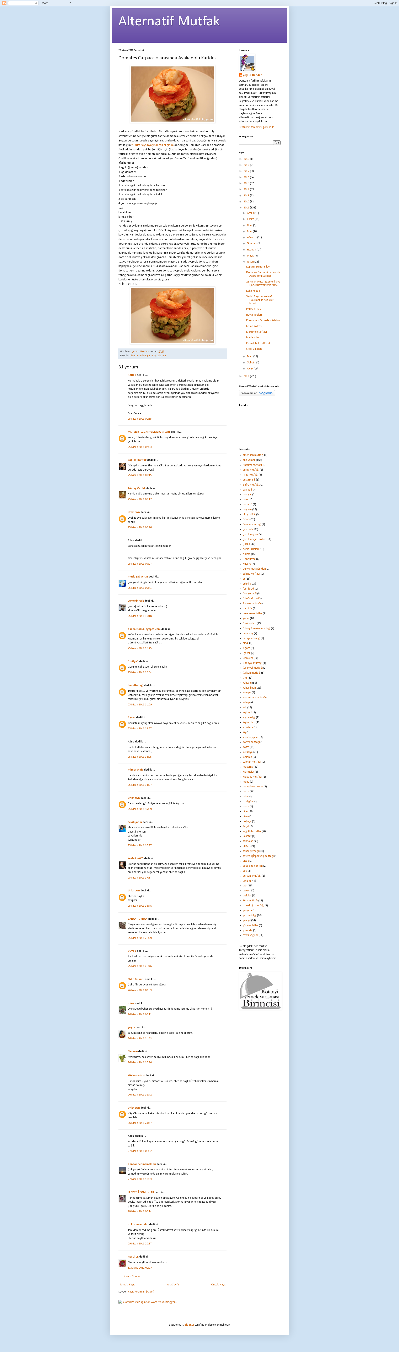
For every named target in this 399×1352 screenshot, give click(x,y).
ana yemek (249, 460)
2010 (247, 376)
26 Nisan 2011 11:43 (140, 1038)
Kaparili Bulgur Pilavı (258, 266)
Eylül (250, 231)
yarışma (247, 910)
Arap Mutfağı (250, 474)
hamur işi (248, 633)
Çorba (246, 544)
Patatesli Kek (253, 309)
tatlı (245, 885)
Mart (250, 356)
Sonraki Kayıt (127, 1284)
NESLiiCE (133, 1256)
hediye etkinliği (251, 638)
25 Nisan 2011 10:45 (140, 648)
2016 (247, 177)
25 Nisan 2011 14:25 (140, 756)
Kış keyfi (247, 712)
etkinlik (247, 583)
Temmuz (252, 243)
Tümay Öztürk (137, 488)
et (244, 578)
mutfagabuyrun (138, 576)
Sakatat (247, 836)
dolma (246, 554)
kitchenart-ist (136, 1075)
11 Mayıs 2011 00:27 (140, 1267)
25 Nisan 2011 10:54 (140, 672)
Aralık (250, 213)
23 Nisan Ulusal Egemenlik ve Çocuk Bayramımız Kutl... (263, 283)
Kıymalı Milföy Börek (258, 343)
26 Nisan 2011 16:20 (140, 1062)
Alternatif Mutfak (169, 21)
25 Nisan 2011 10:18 (140, 616)
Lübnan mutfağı (252, 761)
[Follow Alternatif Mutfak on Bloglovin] (257, 395)
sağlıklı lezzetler (252, 831)
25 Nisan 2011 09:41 (140, 588)
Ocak (250, 368)
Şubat (251, 362)
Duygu (132, 951)
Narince (133, 1051)
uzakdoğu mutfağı (253, 905)
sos (245, 870)
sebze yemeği (251, 851)
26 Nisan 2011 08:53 (140, 990)
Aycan (131, 717)
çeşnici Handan (252, 75)
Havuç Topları (254, 314)
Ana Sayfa (173, 1284)
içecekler (248, 658)
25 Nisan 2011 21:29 (140, 938)
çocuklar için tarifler (254, 539)
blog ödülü (249, 514)
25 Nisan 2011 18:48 (140, 905)
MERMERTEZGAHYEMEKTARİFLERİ (149, 432)
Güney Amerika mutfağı (256, 628)
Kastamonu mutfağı (254, 697)
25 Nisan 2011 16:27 (140, 845)
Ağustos (252, 237)
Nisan (250, 261)
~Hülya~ (133, 661)
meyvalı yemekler (253, 786)
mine (131, 1003)
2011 (247, 207)
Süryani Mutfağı (252, 875)
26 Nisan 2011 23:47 (140, 1123)
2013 (247, 195)
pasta (246, 806)
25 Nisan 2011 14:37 (140, 785)
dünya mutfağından (254, 568)
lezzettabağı (135, 685)
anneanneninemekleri (142, 1164)
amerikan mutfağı (253, 455)
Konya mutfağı (251, 742)
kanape (247, 692)
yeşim (131, 1027)
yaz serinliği (249, 915)
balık (245, 499)
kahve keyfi (249, 687)
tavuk (246, 890)
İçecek (246, 653)
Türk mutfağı (250, 900)
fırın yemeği (250, 593)
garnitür (151, 355)
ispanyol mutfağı (252, 663)
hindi (246, 643)
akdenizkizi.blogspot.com (144, 629)
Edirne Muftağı (251, 573)
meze (246, 791)
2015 (247, 183)
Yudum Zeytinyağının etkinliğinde (152, 145)
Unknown (134, 512)
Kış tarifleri (249, 722)
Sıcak (246, 861)
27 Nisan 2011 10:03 (140, 1179)
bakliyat (247, 494)
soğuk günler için (253, 865)
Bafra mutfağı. (251, 484)
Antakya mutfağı (252, 465)
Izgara (246, 648)
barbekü (247, 504)
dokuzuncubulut (138, 1224)
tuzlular (247, 895)
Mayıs (251, 255)
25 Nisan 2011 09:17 (140, 499)
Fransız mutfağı (252, 603)
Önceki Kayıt (218, 1284)
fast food (248, 588)
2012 (247, 201)
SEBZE (246, 846)
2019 (247, 159)
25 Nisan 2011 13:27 (140, 728)
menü (246, 781)
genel (246, 618)
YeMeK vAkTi (136, 858)
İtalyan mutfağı (252, 672)
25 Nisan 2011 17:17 (140, 877)
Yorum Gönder (132, 1276)
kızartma (248, 727)
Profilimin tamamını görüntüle (256, 127)
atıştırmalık (249, 479)
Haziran (252, 249)
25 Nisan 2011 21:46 (140, 966)
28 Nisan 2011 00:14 (140, 1211)
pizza (246, 816)
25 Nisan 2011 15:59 (140, 809)
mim (245, 796)
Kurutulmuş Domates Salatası (263, 320)
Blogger (189, 1324)
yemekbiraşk (136, 600)
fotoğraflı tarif (251, 598)
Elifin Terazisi (136, 979)
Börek (246, 519)
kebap (246, 702)
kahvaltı (247, 682)
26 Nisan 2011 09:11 (140, 1014)
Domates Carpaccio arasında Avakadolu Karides (263, 274)
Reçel (246, 826)
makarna (248, 766)
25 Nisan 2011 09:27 (140, 563)
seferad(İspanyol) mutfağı (258, 856)
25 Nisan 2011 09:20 (140, 527)
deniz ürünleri (138, 355)
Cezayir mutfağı (252, 524)
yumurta (247, 930)
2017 (247, 171)
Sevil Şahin (135, 822)
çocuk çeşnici (250, 534)
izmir (246, 677)
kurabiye (248, 752)
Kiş (244, 732)
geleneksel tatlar (252, 613)
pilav (245, 811)
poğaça (247, 821)
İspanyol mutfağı (253, 667)
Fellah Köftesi (254, 326)
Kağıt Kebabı (253, 290)
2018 (247, 165)
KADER (132, 375)
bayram (247, 509)
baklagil (247, 489)
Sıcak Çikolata (254, 349)
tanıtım (247, 880)
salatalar (162, 355)
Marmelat (248, 771)
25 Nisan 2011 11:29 (140, 704)
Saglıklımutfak (137, 460)
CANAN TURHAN (138, 919)
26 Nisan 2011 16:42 (140, 1094)
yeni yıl (247, 920)
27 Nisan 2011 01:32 (140, 1151)
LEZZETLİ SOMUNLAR (141, 1192)
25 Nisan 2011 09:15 (140, 475)
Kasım (251, 219)
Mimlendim (253, 337)
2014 (247, 189)
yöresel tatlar (250, 925)
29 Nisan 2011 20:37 (140, 1243)
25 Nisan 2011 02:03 (140, 447)
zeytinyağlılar (250, 935)
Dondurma (249, 559)
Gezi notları (249, 623)
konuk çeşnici (250, 737)
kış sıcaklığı (249, 717)
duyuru (247, 564)
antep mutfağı (251, 469)
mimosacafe (135, 769)
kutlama (247, 757)
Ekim (250, 225)
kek (245, 707)
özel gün (248, 801)
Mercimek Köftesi (256, 331)
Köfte (246, 747)
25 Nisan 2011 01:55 (140, 418)
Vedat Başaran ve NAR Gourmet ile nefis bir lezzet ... (259, 300)
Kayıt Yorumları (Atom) (141, 1291)
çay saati (248, 529)
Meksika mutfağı (252, 776)
